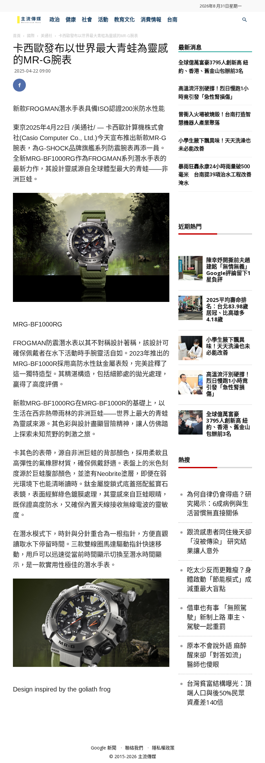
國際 (31, 36)
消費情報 (151, 19)
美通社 (46, 36)
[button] (244, 20)
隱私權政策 (163, 748)
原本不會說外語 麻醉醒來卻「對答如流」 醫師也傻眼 (217, 655)
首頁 (17, 36)
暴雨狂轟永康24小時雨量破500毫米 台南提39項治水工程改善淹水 (214, 174)
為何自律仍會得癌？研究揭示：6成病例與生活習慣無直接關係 (219, 503)
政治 (54, 19)
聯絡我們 (134, 748)
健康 (71, 19)
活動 (103, 19)
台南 (172, 19)
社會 (87, 19)
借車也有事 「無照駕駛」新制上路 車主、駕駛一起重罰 (217, 617)
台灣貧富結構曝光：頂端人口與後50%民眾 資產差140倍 (219, 693)
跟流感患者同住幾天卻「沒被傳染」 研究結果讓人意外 (219, 541)
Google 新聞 (103, 748)
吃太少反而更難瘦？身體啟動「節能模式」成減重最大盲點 (219, 579)
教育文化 (124, 19)
